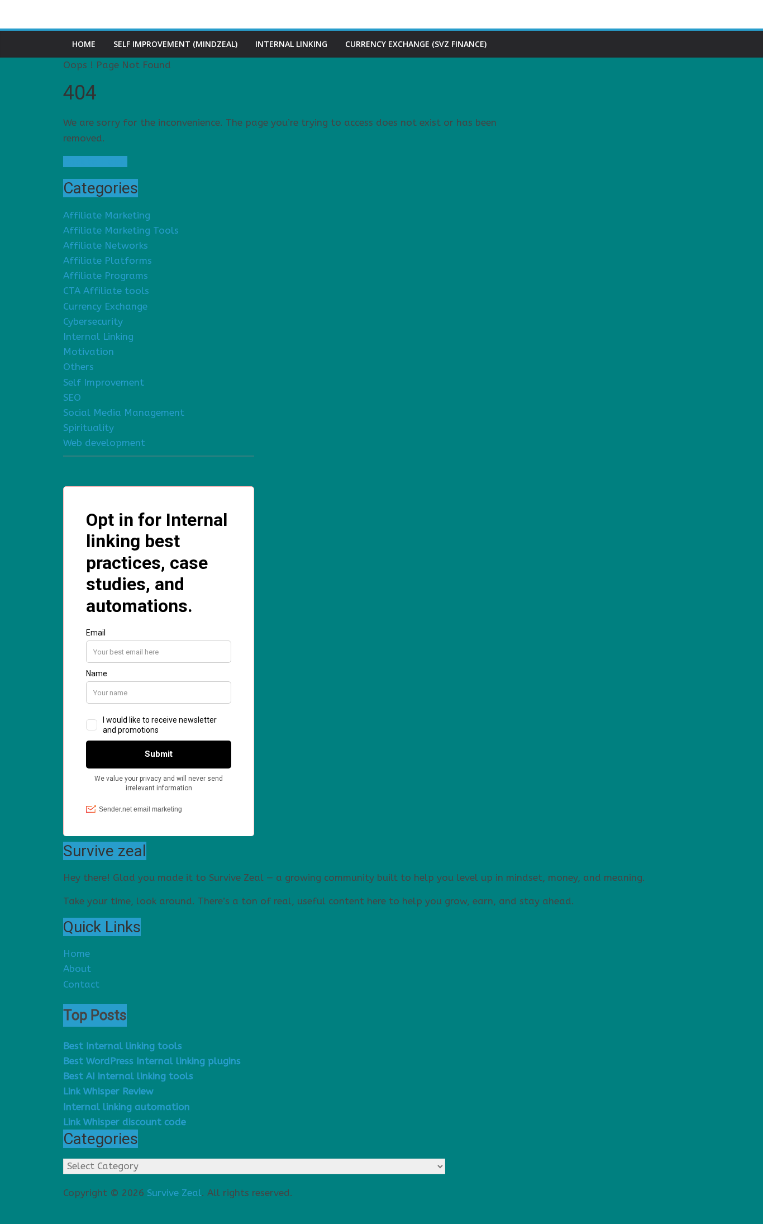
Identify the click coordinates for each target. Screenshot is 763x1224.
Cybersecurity (93, 321)
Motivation (88, 351)
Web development (104, 442)
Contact (81, 984)
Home (84, 44)
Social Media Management (123, 412)
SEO (72, 397)
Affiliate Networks (105, 245)
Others (78, 366)
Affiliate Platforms (107, 260)
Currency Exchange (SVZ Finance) (416, 44)
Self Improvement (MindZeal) (175, 44)
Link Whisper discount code (124, 1121)
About (77, 968)
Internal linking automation (126, 1106)
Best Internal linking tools (122, 1045)
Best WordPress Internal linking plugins (152, 1060)
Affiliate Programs (105, 275)
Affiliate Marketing (106, 215)
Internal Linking (291, 44)
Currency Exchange (105, 306)
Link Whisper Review (108, 1091)
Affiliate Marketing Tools (121, 230)
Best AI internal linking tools (128, 1075)
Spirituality (88, 427)
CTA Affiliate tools (106, 290)
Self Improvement (103, 382)
